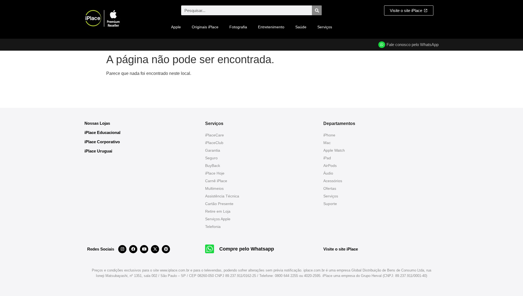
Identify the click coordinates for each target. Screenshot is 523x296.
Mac (327, 143)
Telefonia (213, 226)
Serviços (324, 27)
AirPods (330, 165)
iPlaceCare (214, 135)
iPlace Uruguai (98, 151)
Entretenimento (271, 27)
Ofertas (329, 188)
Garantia (212, 150)
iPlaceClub (214, 143)
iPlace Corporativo (102, 141)
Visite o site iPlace (340, 249)
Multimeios (214, 188)
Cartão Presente (219, 204)
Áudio (328, 173)
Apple (176, 27)
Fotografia (238, 27)
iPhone (329, 135)
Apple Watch (334, 150)
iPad (327, 158)
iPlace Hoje (214, 173)
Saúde (300, 27)
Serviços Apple (217, 219)
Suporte (330, 204)
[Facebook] (133, 249)
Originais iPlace (205, 27)
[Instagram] (122, 249)
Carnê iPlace (216, 181)
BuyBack (212, 165)
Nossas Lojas (97, 123)
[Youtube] (144, 249)
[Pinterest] (166, 249)
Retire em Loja (217, 211)
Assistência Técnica (222, 196)
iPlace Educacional (102, 132)
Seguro (211, 158)
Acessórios (332, 181)
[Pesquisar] (317, 10)
